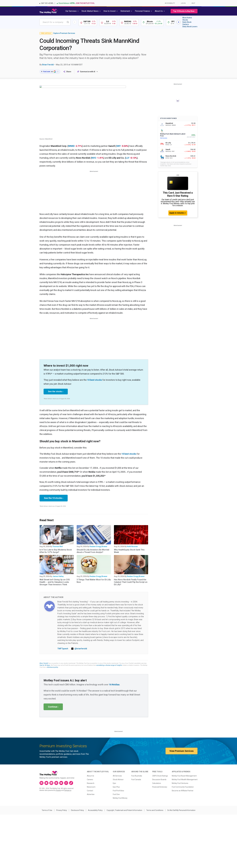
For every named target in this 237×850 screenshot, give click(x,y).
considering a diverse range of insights (109, 665)
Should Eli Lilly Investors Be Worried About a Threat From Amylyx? (93, 551)
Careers (90, 780)
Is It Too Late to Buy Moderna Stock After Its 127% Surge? (56, 551)
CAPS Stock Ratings (160, 776)
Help (193, 3)
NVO (93, 158)
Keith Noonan (132, 546)
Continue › (53, 706)
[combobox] (55, 22)
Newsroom (91, 787)
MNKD (71, 146)
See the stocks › (55, 391)
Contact (90, 791)
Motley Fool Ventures (180, 783)
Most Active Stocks (187, 19)
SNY (118, 146)
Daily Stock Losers (189, 27)
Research (90, 783)
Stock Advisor (118, 780)
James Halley (58, 576)
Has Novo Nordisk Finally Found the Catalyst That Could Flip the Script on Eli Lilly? (130, 582)
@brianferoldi (81, 648)
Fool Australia (136, 776)
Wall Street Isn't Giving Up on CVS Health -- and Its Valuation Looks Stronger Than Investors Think (55, 582)
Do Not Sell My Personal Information (181, 810)
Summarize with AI (87, 72)
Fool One (116, 794)
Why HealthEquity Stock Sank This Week (129, 551)
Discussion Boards (159, 780)
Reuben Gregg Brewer (98, 546)
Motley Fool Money (120, 798)
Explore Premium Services (64, 33)
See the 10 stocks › (53, 498)
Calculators (156, 783)
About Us (90, 776)
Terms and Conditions (154, 810)
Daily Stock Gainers (186, 23)
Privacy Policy (61, 810)
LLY (127, 158)
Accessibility (170, 3)
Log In (183, 3)
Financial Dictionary (159, 787)
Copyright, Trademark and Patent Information (124, 810)
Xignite (58, 790)
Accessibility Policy (95, 810)
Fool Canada (136, 780)
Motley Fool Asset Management (184, 776)
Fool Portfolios (118, 791)
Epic (114, 783)
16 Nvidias (114, 684)
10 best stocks (94, 380)
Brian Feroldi (48, 64)
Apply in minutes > (177, 213)
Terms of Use (47, 810)
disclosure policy (52, 667)
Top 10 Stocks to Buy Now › (184, 11)
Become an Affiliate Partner (182, 791)
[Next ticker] (178, 22)
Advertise (90, 794)
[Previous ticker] (75, 22)
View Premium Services (181, 751)
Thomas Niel (57, 546)
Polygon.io (67, 790)
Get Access (163, 138)
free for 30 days (45, 665)
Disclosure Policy (77, 810)
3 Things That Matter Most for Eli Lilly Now (94, 580)
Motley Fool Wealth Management (185, 780)
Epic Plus (116, 787)
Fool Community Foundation (183, 787)
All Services (117, 776)
